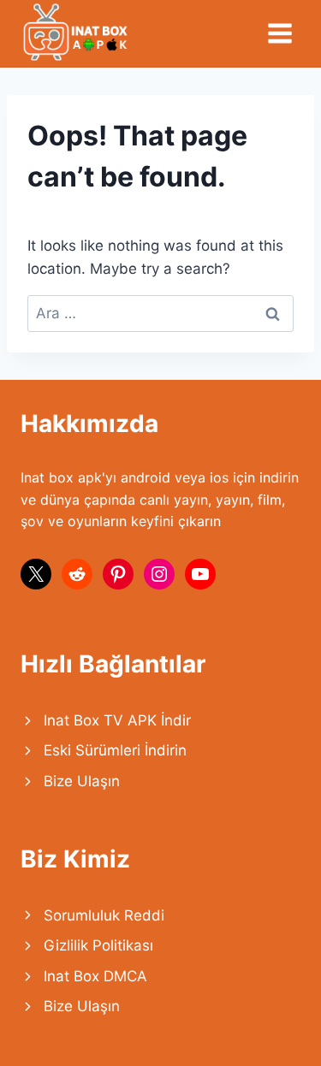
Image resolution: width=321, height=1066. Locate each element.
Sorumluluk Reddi (104, 915)
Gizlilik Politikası (98, 945)
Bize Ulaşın (82, 781)
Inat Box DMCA (95, 976)
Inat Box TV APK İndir (117, 720)
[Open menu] (279, 33)
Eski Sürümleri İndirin (115, 750)
